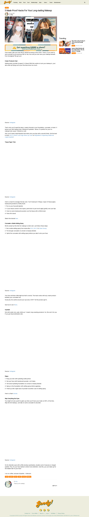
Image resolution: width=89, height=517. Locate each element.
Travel (51, 2)
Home (45, 2)
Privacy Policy (61, 513)
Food (24, 2)
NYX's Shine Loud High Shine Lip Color (21, 135)
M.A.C (35, 228)
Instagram (12, 122)
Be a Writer (35, 513)
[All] (84, 2)
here (16, 218)
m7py (16, 481)
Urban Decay (42, 228)
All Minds (53, 513)
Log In (47, 513)
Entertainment (57, 2)
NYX (31, 228)
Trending (15, 2)
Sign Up (42, 513)
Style (40, 2)
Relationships (34, 2)
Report (55, 485)
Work (20, 2)
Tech (28, 2)
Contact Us (27, 513)
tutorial (15, 393)
